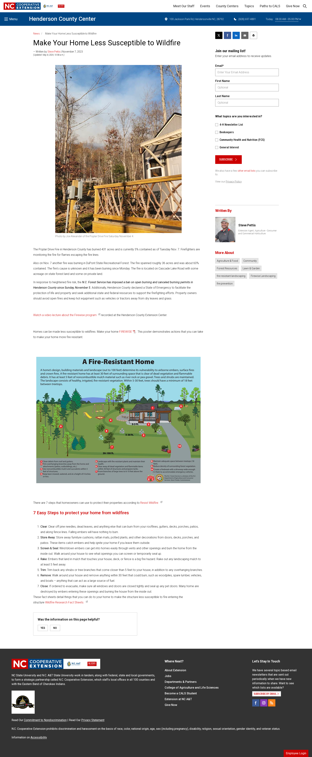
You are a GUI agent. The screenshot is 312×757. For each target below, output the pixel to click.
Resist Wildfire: (149, 502)
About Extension (175, 670)
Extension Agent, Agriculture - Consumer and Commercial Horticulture (257, 232)
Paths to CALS (270, 6)
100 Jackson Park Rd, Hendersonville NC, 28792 (196, 19)
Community (250, 260)
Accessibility (39, 737)
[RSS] (271, 702)
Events (205, 6)
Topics (249, 6)
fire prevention (225, 283)
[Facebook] (255, 702)
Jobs (168, 676)
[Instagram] (263, 702)
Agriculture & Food (227, 260)
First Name (222, 81)
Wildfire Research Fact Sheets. (64, 602)
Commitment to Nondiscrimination (45, 720)
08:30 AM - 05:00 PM (286, 19)
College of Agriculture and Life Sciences (192, 687)
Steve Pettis (53, 51)
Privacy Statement (92, 720)
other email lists (246, 170)
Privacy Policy (234, 181)
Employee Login (296, 753)
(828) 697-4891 (247, 19)
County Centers (227, 6)
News (36, 33)
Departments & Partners (181, 682)
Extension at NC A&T (178, 699)
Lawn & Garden (251, 268)
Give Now (293, 6)
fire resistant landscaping (231, 276)
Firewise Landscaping (263, 276)
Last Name (222, 96)
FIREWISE (125, 331)
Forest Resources (227, 268)
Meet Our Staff (183, 6)
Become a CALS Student (181, 693)
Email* (219, 66)
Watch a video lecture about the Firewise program (65, 315)
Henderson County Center (62, 18)
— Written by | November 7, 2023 (58, 51)
